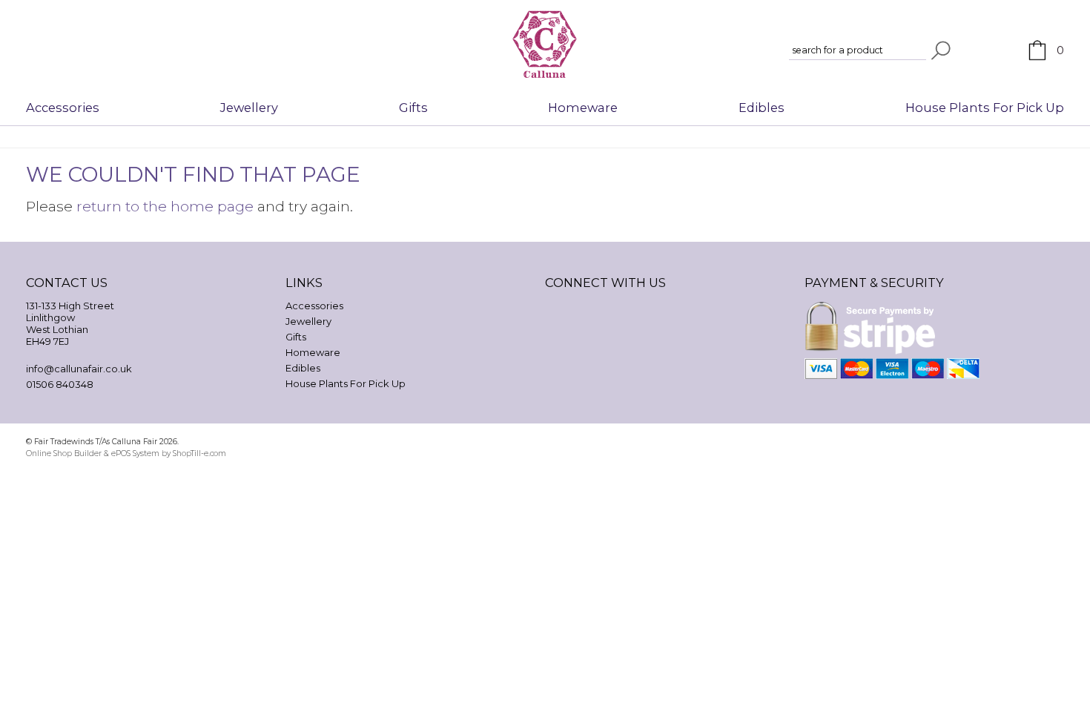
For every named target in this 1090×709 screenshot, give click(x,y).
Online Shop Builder (64, 453)
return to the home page (165, 206)
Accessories (62, 107)
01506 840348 (59, 384)
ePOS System (135, 453)
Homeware (583, 107)
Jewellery (249, 107)
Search (941, 50)
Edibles (762, 107)
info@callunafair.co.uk (79, 369)
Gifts (413, 107)
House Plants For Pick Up (984, 107)
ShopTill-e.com (199, 453)
